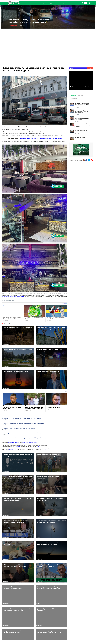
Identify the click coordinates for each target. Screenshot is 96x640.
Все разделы (63, 3)
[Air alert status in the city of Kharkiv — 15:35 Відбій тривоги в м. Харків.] (31, 6)
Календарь (50, 3)
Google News (42, 448)
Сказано (56, 3)
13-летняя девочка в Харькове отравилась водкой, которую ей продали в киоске (25, 433)
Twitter (89, 160)
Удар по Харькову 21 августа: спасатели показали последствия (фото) (27, 21)
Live (74, 3)
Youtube (11, 449)
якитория (34, 442)
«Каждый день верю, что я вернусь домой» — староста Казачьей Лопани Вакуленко (82, 111)
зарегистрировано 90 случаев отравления (13, 296)
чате (37, 446)
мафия (23, 442)
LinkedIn (36, 448)
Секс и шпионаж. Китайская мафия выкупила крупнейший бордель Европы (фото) (25, 438)
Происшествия (13, 25)
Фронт (37, 3)
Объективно (25, 3)
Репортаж (32, 3)
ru (79, 3)
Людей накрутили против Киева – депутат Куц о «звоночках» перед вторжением (82, 125)
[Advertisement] (48, 38)
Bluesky (47, 448)
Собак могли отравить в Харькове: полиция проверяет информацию (21, 418)
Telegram (17, 446)
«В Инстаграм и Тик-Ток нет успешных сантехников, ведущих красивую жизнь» (82, 118)
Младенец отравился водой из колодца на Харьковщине (18, 428)
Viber (28, 448)
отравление (29, 442)
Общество (5, 74)
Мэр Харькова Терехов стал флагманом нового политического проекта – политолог (82, 139)
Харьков (16, 442)
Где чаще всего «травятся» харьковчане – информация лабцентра (40, 138)
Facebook (19, 448)
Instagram (24, 448)
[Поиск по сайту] (82, 3)
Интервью (43, 3)
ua (77, 3)
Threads (32, 448)
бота (45, 449)
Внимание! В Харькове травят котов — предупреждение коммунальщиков (23, 423)
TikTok (14, 449)
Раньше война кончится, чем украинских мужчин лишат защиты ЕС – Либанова (82, 132)
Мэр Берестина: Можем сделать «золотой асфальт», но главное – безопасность (82, 104)
